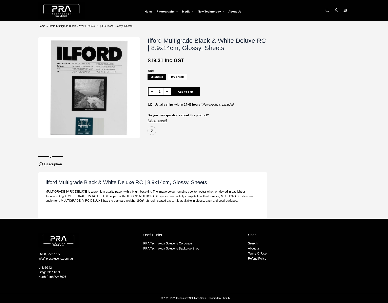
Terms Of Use (257, 253)
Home (149, 11)
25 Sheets (157, 76)
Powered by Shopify (219, 298)
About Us (234, 11)
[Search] (327, 10)
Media (186, 11)
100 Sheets (177, 76)
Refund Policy (257, 258)
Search (252, 243)
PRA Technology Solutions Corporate (167, 243)
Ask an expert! (157, 120)
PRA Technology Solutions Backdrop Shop (171, 248)
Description (53, 164)
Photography (166, 11)
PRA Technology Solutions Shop (188, 298)
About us (254, 248)
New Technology (209, 11)
